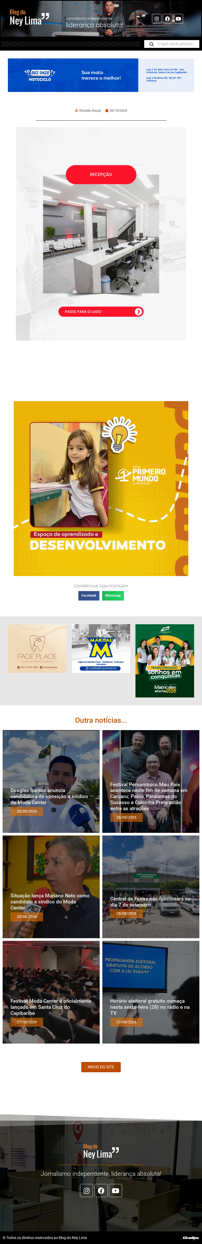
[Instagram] (156, 18)
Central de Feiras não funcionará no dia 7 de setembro (150, 902)
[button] (88, 596)
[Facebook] (167, 18)
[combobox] (171, 44)
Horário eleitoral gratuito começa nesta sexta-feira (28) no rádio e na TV (150, 1007)
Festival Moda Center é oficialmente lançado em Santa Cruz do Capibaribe (51, 1007)
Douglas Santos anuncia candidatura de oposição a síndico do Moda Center (49, 796)
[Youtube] (178, 18)
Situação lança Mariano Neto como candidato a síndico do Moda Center (50, 902)
